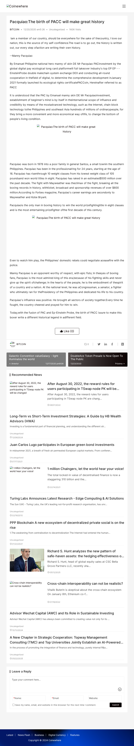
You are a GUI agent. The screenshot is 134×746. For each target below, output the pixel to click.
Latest (10, 735)
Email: (55, 698)
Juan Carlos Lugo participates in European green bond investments (62, 445)
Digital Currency (57, 735)
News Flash (24, 735)
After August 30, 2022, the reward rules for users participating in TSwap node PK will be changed (82, 386)
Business (39, 735)
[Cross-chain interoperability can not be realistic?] (27, 592)
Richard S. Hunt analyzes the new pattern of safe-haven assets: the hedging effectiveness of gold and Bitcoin (85, 553)
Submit (115, 705)
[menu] (124, 6)
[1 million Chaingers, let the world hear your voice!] (27, 477)
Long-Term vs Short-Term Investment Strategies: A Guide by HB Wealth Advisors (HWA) (65, 418)
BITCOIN (14, 29)
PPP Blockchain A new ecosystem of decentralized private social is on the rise (67, 525)
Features (74, 735)
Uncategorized (57, 29)
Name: (17, 698)
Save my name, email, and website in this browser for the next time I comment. (55, 705)
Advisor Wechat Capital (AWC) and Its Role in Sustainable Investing (62, 613)
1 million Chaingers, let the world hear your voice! (85, 469)
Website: (93, 698)
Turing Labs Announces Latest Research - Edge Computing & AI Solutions (67, 498)
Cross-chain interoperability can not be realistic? (85, 584)
